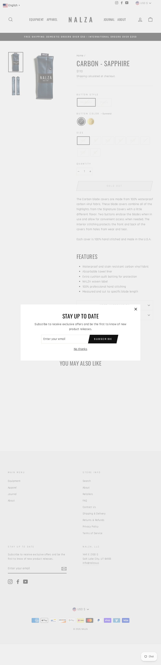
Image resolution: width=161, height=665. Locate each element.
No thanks (80, 349)
